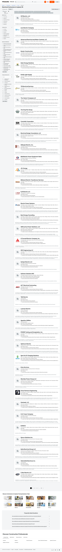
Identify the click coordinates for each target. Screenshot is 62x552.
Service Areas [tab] (25, 537)
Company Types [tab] (5, 537)
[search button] (45, 2)
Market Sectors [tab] (12, 537)
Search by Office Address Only (6, 12)
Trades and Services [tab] (19, 537)
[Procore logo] (5, 1)
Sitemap (34, 549)
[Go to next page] (43, 488)
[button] (2, 16)
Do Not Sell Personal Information (28, 549)
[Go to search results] (11, 77)
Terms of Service (21, 549)
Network (12, 1)
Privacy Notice (16, 549)
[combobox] (38, 2)
